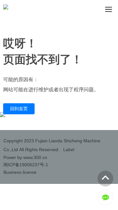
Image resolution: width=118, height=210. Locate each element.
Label (68, 149)
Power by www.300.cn (25, 157)
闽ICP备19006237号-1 (25, 164)
